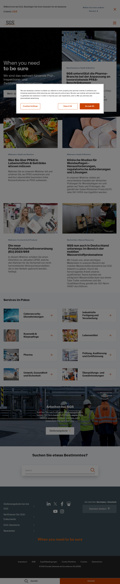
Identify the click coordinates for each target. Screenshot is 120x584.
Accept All (89, 106)
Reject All (68, 106)
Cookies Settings (30, 106)
